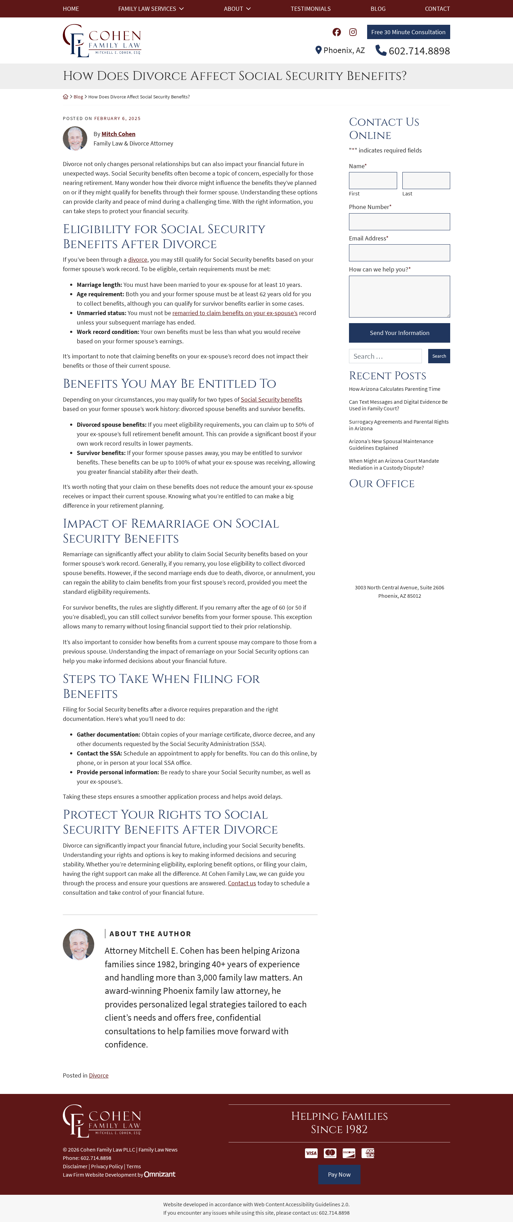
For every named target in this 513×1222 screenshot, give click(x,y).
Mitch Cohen (118, 134)
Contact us (242, 883)
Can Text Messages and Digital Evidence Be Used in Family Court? (398, 405)
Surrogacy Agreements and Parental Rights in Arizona (399, 425)
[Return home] (65, 97)
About (233, 9)
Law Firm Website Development (99, 1174)
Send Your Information (400, 333)
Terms (133, 1166)
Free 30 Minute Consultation (408, 32)
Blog (378, 9)
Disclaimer (75, 1166)
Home (71, 9)
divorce (137, 259)
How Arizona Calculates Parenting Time (394, 389)
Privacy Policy (107, 1166)
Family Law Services (147, 9)
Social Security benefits (271, 399)
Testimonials (311, 9)
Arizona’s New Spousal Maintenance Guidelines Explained (391, 444)
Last (407, 193)
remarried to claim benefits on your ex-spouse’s (235, 313)
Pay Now (339, 1174)
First (354, 193)
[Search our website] (388, 356)
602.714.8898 (334, 1212)
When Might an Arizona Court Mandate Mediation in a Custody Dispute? (394, 464)
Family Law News (158, 1149)
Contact (437, 9)
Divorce (99, 1075)
